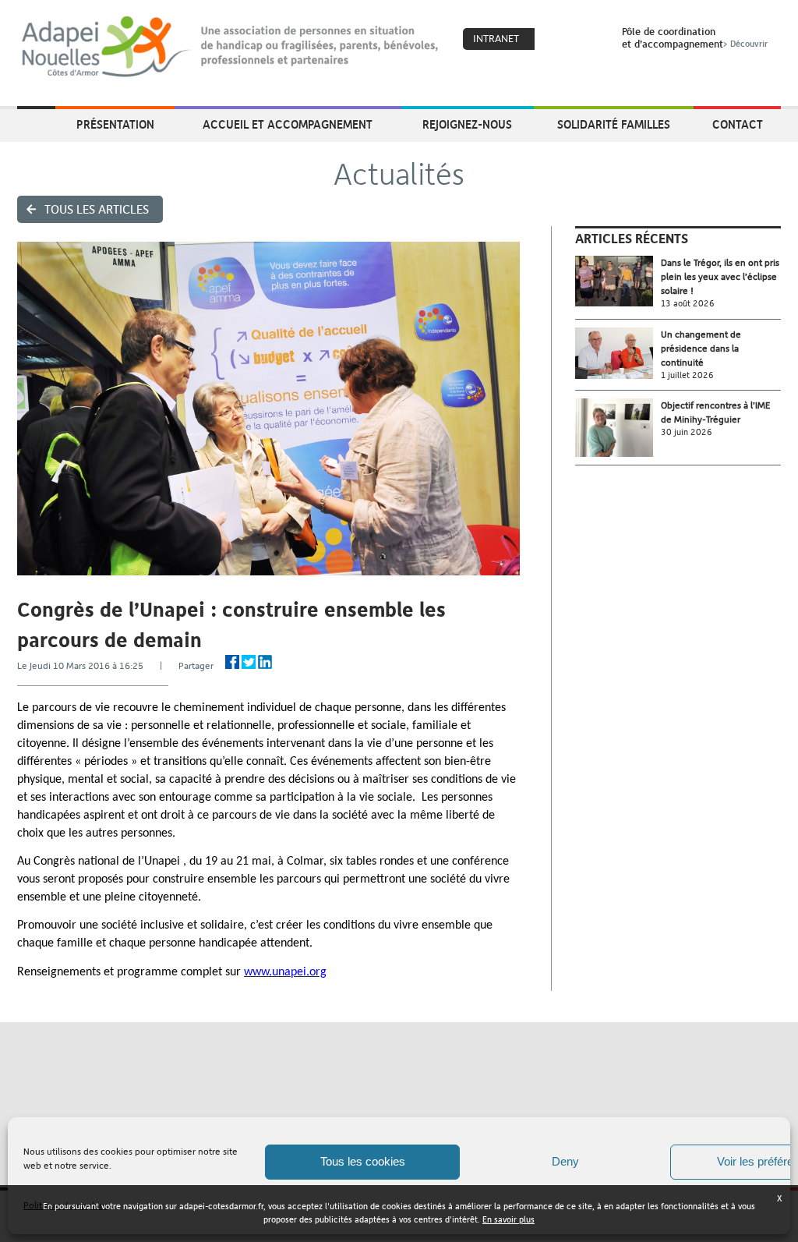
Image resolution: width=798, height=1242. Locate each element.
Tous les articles (96, 209)
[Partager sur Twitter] (249, 662)
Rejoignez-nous (467, 124)
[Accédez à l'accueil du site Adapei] (36, 125)
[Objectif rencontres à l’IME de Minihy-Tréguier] (618, 427)
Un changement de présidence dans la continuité (701, 348)
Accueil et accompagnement (288, 124)
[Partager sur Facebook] (232, 662)
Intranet (496, 39)
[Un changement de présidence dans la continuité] (618, 353)
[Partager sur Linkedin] (265, 662)
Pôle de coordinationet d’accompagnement (695, 37)
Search (590, 39)
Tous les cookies (362, 1161)
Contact (737, 124)
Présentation (115, 124)
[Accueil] (231, 47)
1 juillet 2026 (687, 375)
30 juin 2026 (686, 432)
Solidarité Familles (613, 124)
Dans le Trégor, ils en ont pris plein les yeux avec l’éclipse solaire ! (720, 276)
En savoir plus (508, 1220)
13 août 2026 (688, 304)
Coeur (556, 39)
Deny (565, 1161)
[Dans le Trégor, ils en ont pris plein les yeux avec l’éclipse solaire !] (618, 281)
